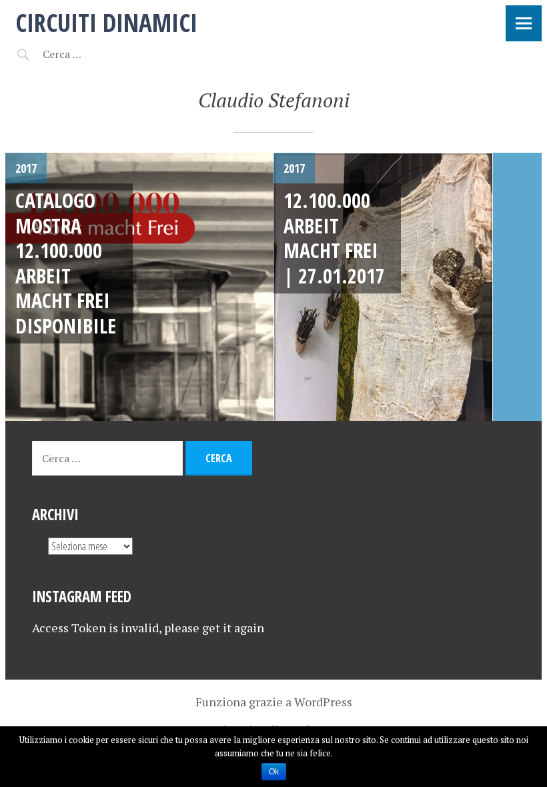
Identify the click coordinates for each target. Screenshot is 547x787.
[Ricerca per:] (97, 54)
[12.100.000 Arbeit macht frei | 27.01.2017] (408, 287)
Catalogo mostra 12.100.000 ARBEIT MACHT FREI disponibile (65, 263)
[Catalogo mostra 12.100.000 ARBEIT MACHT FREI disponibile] (139, 287)
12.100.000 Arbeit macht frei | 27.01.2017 (334, 238)
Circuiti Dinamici (106, 22)
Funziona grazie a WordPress (273, 702)
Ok (274, 771)
